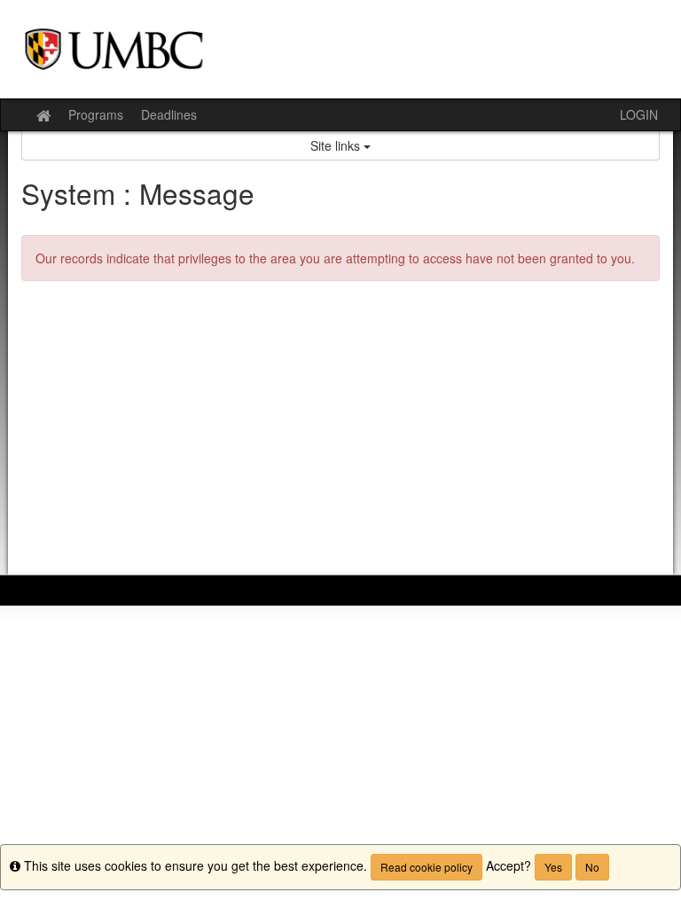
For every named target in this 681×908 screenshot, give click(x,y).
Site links (337, 145)
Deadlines (169, 114)
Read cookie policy (426, 866)
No (592, 866)
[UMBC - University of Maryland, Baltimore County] (340, 49)
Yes (553, 866)
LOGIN (639, 114)
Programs (95, 114)
